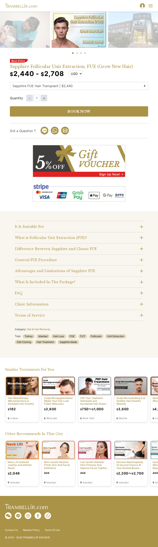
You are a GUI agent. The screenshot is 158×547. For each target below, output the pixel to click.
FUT (82, 336)
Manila (123, 418)
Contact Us (11, 530)
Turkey (29, 336)
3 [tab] (81, 53)
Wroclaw (51, 418)
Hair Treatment (45, 342)
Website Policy (31, 530)
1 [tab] (73, 53)
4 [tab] (85, 53)
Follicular (96, 336)
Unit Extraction (115, 336)
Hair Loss (58, 336)
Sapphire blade (68, 342)
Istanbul (43, 336)
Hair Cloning (24, 342)
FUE (72, 336)
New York (88, 418)
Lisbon (14, 418)
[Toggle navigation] (150, 5)
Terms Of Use (52, 530)
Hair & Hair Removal (38, 329)
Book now (79, 111)
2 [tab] (77, 53)
